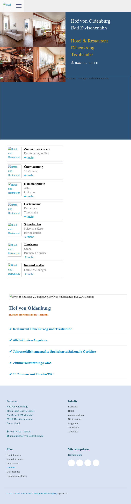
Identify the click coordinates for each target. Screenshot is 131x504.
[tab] (68, 330)
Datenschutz (13, 471)
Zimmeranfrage (76, 414)
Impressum (12, 463)
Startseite (73, 406)
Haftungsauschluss (17, 475)
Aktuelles (73, 431)
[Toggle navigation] (19, 6)
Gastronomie (75, 419)
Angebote (73, 423)
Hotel (71, 410)
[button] (68, 329)
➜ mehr (29, 157)
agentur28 (63, 493)
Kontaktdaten (14, 454)
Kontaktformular (15, 459)
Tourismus (73, 427)
